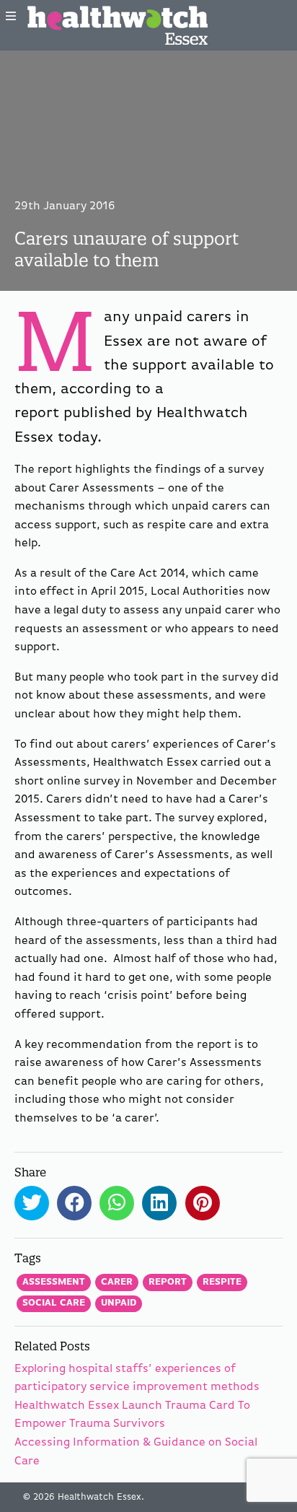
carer (117, 1282)
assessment (53, 1282)
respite (222, 1282)
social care (53, 1303)
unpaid (118, 1303)
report (167, 1282)
